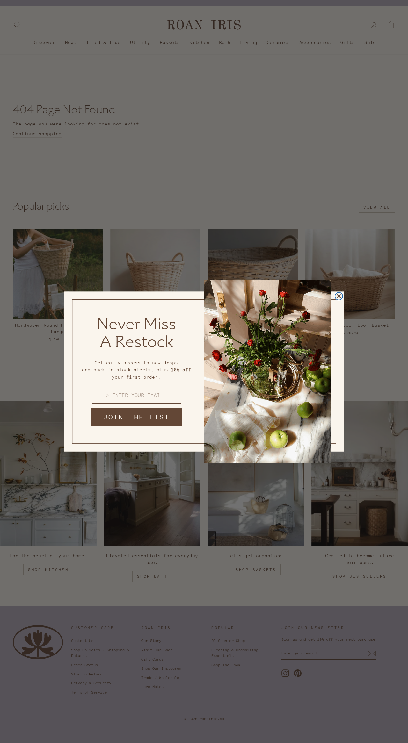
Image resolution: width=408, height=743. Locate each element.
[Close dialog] (339, 296)
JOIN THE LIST (136, 417)
